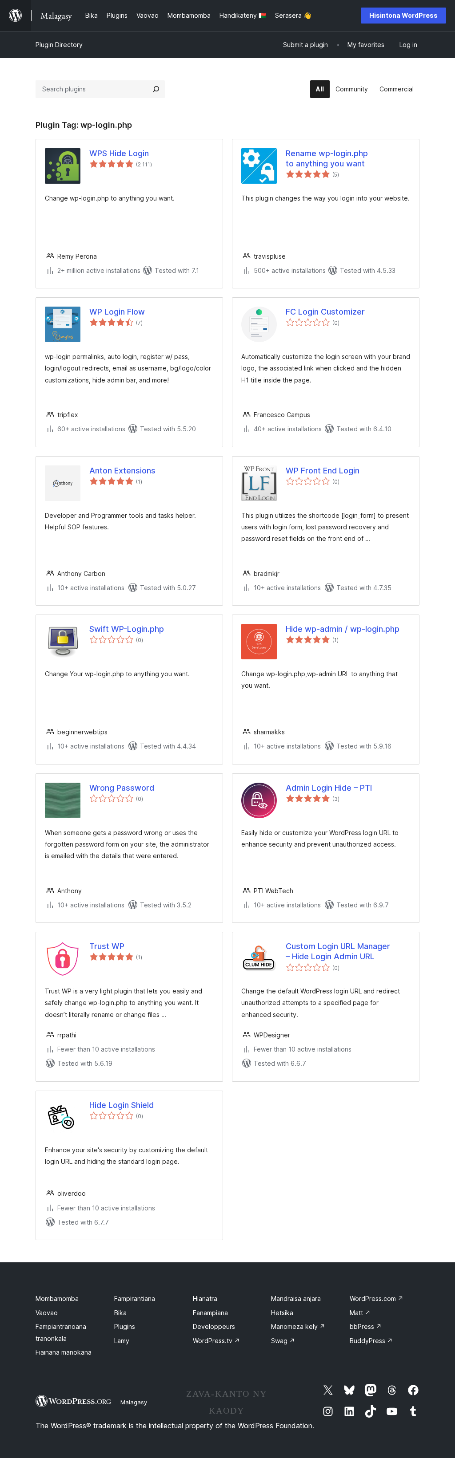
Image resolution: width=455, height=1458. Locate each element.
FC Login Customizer (325, 311)
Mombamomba (57, 1298)
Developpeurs (214, 1326)
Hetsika (282, 1312)
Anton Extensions (122, 470)
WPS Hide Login (119, 153)
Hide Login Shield (121, 1105)
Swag (283, 1340)
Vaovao (47, 1312)
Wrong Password (121, 787)
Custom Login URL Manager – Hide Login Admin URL (338, 951)
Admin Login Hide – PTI (329, 787)
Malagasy (133, 1402)
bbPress (366, 1326)
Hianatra (205, 1298)
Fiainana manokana (64, 1352)
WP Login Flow (117, 311)
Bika (120, 1312)
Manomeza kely (298, 1326)
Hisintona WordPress (403, 15)
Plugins (124, 1326)
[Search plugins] (156, 89)
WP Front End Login (322, 470)
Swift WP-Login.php (126, 629)
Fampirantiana (134, 1298)
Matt (360, 1312)
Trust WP (106, 946)
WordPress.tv (216, 1340)
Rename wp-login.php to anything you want (327, 158)
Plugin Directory (59, 44)
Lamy (121, 1340)
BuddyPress (371, 1340)
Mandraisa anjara (296, 1298)
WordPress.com (376, 1298)
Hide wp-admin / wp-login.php (342, 629)
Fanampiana (210, 1312)
